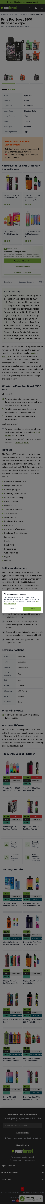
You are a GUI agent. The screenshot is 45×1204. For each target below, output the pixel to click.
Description (8, 282)
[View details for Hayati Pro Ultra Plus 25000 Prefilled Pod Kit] (32, 883)
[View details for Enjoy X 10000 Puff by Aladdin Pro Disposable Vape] (32, 960)
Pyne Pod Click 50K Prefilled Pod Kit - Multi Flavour (31, 1099)
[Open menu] (42, 8)
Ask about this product (22, 261)
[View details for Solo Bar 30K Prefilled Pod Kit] (12, 999)
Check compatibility (22, 266)
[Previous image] (5, 49)
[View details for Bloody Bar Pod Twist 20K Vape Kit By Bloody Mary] (32, 921)
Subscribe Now (22, 1133)
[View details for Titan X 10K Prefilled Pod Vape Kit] (32, 767)
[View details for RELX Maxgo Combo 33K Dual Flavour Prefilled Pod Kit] (32, 1038)
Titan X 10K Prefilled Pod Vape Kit (31, 789)
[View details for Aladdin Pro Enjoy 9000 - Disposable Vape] (12, 921)
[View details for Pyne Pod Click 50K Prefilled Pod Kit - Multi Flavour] (32, 1076)
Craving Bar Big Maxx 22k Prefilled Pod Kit (32, 1020)
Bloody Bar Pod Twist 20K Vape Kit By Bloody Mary (32, 944)
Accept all (31, 609)
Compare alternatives (22, 272)
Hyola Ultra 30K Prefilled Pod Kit (10, 1098)
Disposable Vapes (17, 14)
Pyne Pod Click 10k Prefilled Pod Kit (31, 828)
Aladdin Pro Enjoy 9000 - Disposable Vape (11, 944)
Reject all (13, 609)
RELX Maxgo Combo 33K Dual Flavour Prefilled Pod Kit (31, 1060)
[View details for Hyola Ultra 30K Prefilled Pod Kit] (12, 1076)
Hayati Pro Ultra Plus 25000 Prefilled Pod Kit (31, 905)
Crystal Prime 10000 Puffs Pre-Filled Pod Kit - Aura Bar (11, 790)
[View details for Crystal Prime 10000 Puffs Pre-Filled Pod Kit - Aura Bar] (12, 767)
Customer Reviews (26, 282)
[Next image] (40, 49)
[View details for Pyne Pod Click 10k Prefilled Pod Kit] (32, 806)
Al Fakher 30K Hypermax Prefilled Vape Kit (11, 1060)
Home (5, 14)
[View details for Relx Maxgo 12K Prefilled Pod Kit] (12, 806)
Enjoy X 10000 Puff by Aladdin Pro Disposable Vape (32, 983)
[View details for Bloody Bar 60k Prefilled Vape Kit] (12, 960)
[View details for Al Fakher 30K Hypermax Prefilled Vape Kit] (12, 1038)
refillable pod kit (22, 442)
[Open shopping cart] (36, 8)
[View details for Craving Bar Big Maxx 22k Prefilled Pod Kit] (32, 999)
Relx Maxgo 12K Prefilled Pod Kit (10, 828)
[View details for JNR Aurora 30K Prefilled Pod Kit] (12, 883)
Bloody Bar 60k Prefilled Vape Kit (10, 982)
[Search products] (30, 8)
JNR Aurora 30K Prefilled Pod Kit (10, 904)
